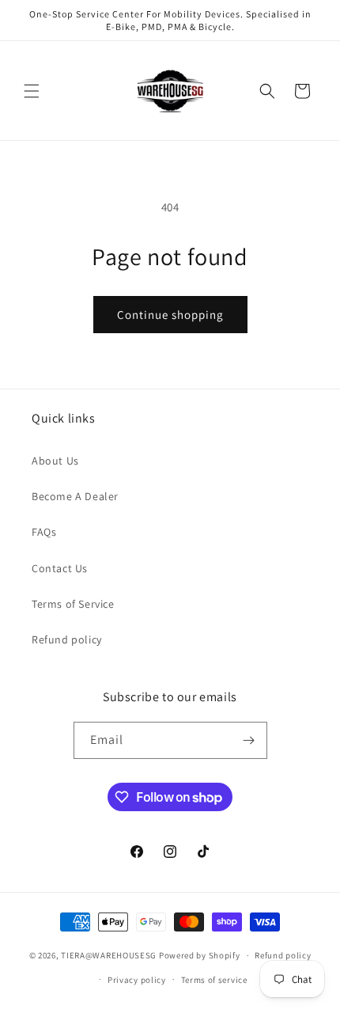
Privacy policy (137, 979)
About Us (55, 460)
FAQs (44, 532)
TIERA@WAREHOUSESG (109, 955)
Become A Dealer (75, 496)
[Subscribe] (249, 740)
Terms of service (214, 979)
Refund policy (67, 639)
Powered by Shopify (199, 955)
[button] (31, 91)
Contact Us (60, 568)
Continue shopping (170, 314)
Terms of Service (73, 604)
